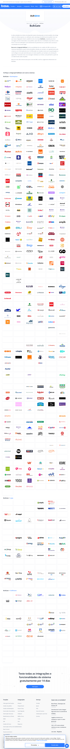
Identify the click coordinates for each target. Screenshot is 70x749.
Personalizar (34, 745)
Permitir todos (54, 745)
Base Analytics (6, 734)
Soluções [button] (19, 6)
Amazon (19, 703)
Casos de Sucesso (40, 711)
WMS (4, 719)
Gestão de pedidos (7, 706)
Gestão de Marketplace (8, 708)
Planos (32, 6)
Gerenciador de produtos (9, 711)
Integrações (27, 6)
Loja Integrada (21, 711)
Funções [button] (13, 6)
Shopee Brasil (21, 706)
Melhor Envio (21, 716)
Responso (20, 724)
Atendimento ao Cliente (8, 716)
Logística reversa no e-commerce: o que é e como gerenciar (58, 719)
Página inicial (29, 23)
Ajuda (37, 706)
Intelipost (20, 713)
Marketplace (14, 76)
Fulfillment (13, 590)
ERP (4, 721)
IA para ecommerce (7, 732)
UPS (19, 721)
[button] (45, 6)
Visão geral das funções (8, 703)
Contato (38, 703)
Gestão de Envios (7, 724)
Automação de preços (8, 713)
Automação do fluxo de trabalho (10, 726)
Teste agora (35, 686)
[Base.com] (5, 6)
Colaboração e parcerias (41, 713)
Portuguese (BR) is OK (61, 1)
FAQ (37, 708)
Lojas (11, 498)
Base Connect (6, 729)
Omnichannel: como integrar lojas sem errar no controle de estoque (59, 711)
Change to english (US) (48, 1)
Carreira (38, 716)
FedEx (19, 719)
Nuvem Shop (21, 708)
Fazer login (58, 6)
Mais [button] (36, 6)
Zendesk (20, 726)
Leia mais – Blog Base (56, 731)
